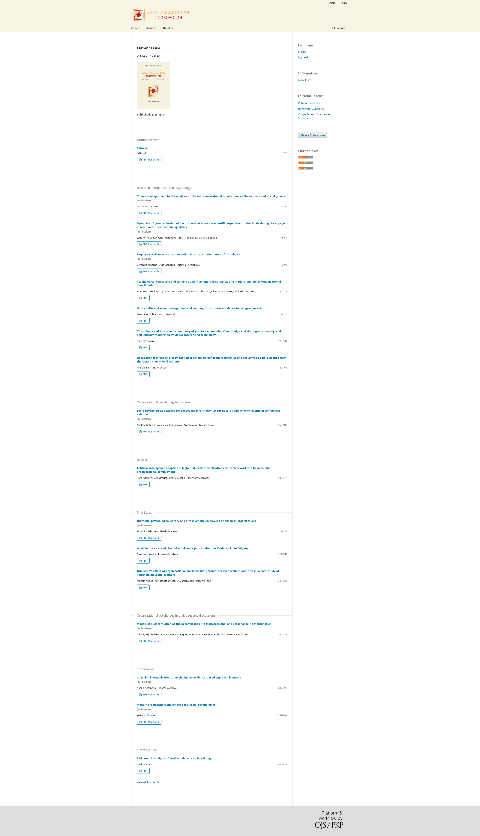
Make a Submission (313, 135)
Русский (303, 57)
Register (331, 3)
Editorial (142, 148)
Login (344, 3)
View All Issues (146, 782)
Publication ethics (309, 103)
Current (135, 28)
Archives (151, 28)
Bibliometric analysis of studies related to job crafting (174, 758)
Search (340, 28)
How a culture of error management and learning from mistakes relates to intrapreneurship (199, 308)
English (302, 51)
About (167, 28)
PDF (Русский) (150, 159)
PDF (144, 298)
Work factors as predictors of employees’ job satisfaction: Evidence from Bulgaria (193, 548)
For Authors (304, 80)
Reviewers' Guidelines (311, 108)
